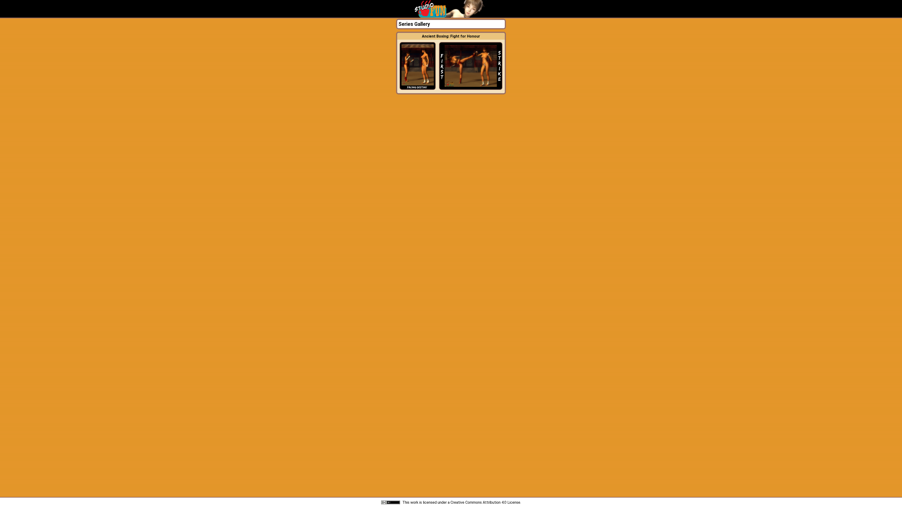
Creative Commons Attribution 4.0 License (485, 502)
